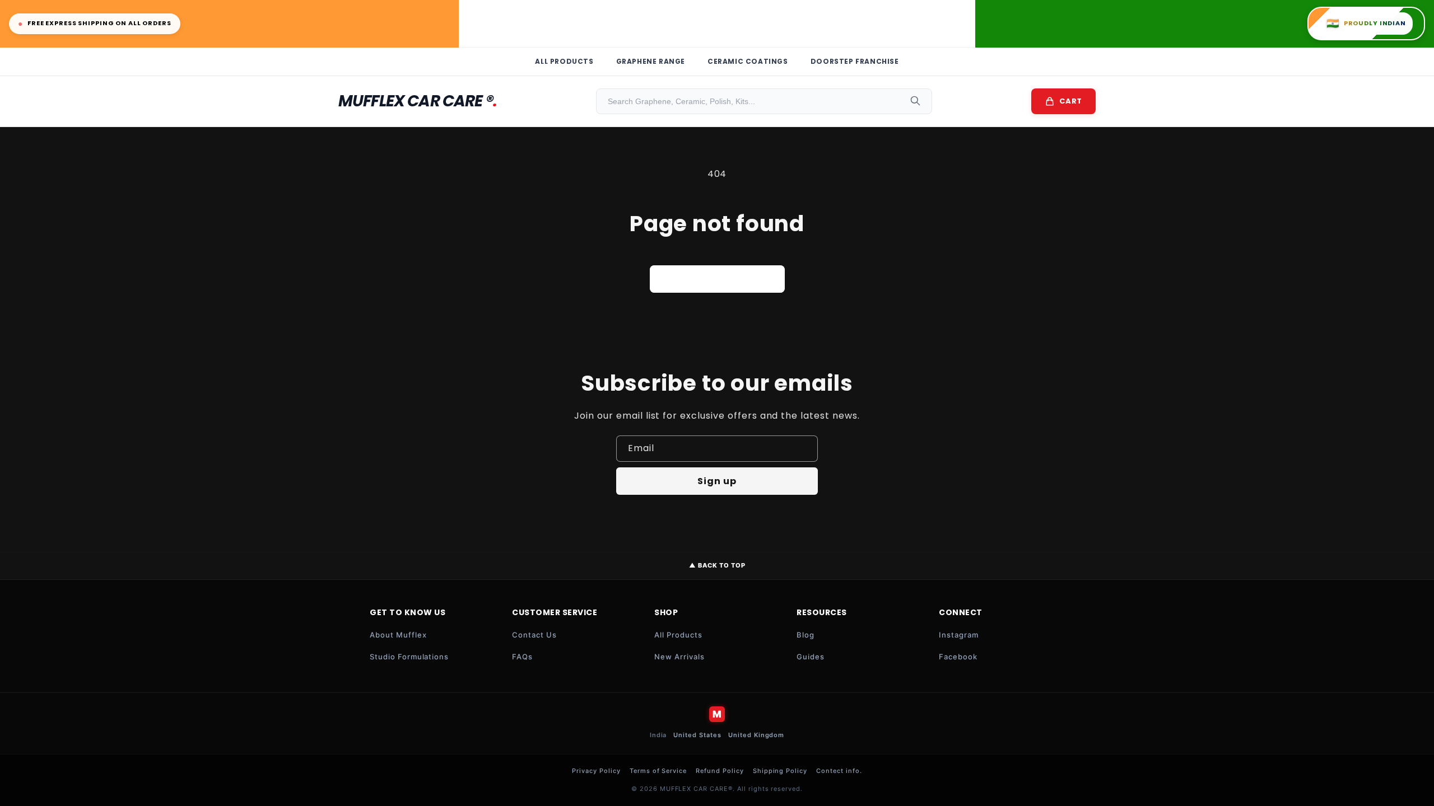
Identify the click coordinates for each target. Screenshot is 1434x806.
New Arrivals (679, 656)
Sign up (717, 481)
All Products (564, 61)
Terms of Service (658, 771)
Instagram (959, 634)
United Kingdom (756, 735)
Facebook (958, 656)
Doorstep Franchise (855, 61)
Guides (811, 656)
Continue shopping (717, 279)
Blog (805, 634)
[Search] (915, 102)
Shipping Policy (780, 771)
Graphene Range (650, 61)
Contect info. (839, 771)
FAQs (522, 656)
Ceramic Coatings (747, 61)
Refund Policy (719, 771)
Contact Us (534, 634)
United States (697, 735)
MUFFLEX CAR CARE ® (417, 101)
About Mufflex (398, 634)
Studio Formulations (409, 656)
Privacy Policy (596, 771)
